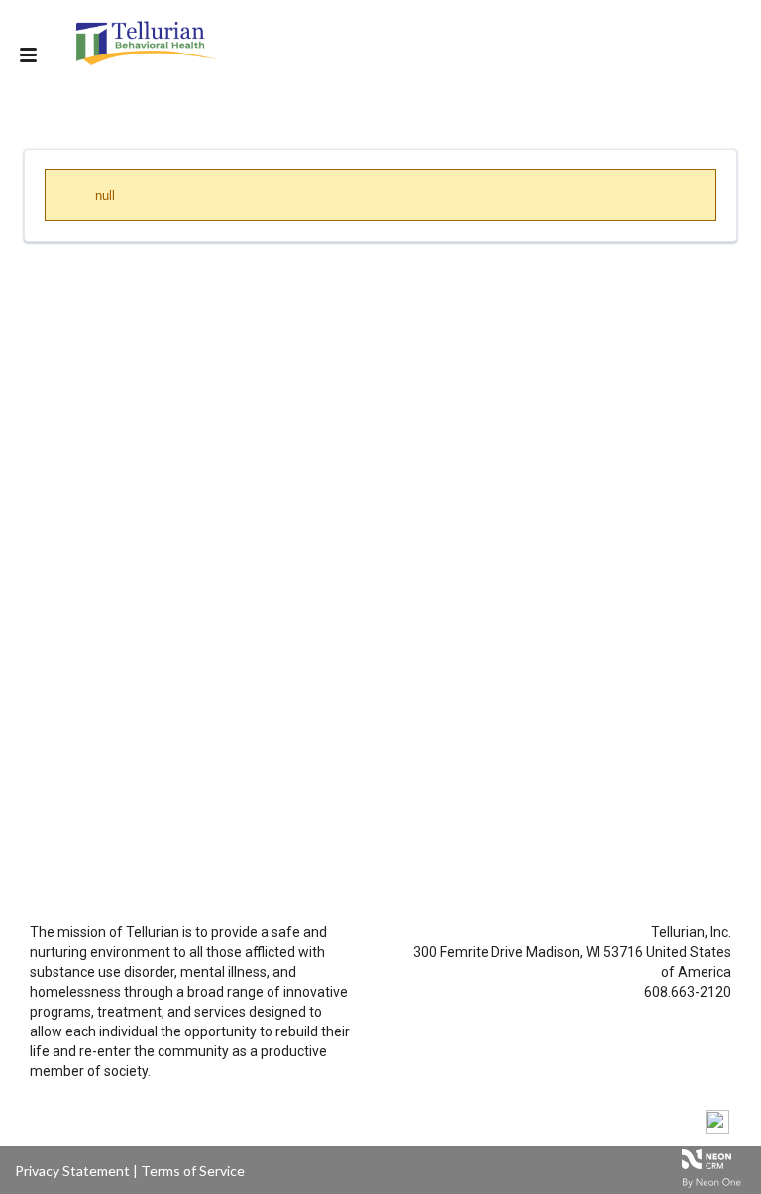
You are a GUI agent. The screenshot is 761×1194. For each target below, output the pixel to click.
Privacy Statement (72, 1170)
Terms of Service (193, 1170)
